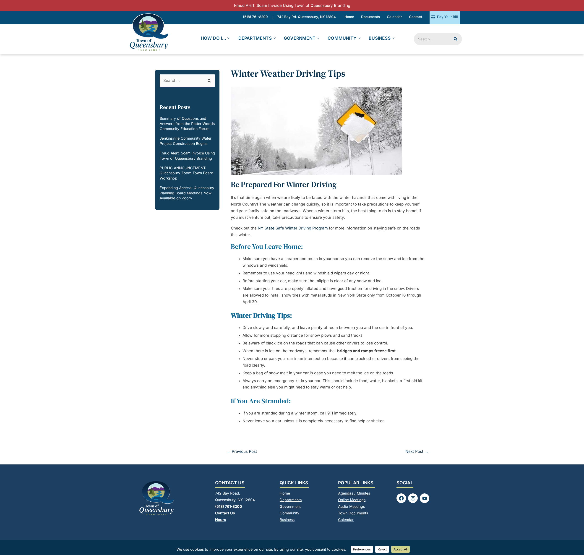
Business (380, 38)
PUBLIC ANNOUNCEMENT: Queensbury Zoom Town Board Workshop (186, 173)
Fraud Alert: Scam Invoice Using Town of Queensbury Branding (292, 5)
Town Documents (353, 513)
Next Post (416, 451)
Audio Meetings (351, 506)
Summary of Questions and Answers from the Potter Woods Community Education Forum (187, 123)
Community (342, 38)
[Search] (455, 39)
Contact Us (225, 513)
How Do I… (213, 38)
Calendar (346, 519)
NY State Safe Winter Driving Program (293, 228)
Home (285, 493)
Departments (255, 38)
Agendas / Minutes (354, 493)
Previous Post (242, 451)
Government (299, 38)
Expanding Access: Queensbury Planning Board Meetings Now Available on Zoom (187, 192)
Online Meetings (351, 500)
